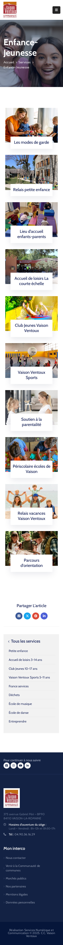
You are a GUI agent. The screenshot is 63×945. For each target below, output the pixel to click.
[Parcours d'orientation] (31, 548)
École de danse (19, 713)
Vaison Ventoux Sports (31, 375)
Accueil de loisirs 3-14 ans (25, 660)
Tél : (22, 834)
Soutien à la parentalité (31, 422)
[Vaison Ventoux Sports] (31, 360)
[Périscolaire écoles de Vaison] (31, 454)
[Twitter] (27, 615)
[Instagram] (13, 765)
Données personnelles (20, 902)
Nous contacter (16, 858)
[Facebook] (18, 615)
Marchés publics (16, 878)
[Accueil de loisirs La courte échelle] (31, 266)
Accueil (9, 62)
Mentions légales (17, 894)
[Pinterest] (35, 615)
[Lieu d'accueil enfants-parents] (31, 219)
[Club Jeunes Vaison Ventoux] (31, 313)
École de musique (20, 704)
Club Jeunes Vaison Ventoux (31, 328)
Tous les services (25, 641)
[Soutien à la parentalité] (31, 407)
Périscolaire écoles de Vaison (31, 469)
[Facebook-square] (7, 765)
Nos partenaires (16, 886)
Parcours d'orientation (31, 563)
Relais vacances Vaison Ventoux (31, 516)
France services (19, 686)
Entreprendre (17, 721)
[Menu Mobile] (56, 10)
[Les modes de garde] (31, 125)
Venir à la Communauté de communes (23, 868)
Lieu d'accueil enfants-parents (31, 234)
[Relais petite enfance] (31, 172)
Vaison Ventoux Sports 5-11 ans (29, 677)
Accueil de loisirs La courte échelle (31, 281)
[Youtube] (21, 765)
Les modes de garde (31, 142)
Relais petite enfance (31, 189)
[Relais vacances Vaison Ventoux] (31, 501)
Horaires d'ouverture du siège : (27, 824)
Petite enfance (18, 651)
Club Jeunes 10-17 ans (23, 669)
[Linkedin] (44, 615)
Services (25, 62)
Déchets (14, 695)
